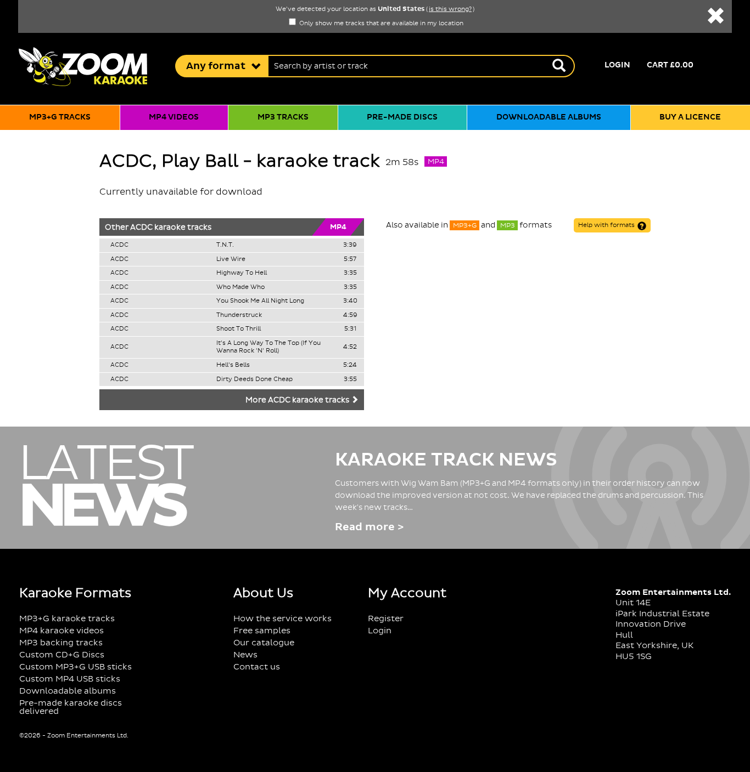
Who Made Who (240, 287)
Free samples (261, 631)
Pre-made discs (402, 117)
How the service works (282, 619)
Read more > (369, 527)
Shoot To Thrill (238, 329)
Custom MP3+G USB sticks (75, 667)
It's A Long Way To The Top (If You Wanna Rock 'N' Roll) (268, 347)
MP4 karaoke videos (61, 631)
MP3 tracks (283, 117)
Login (617, 65)
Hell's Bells (233, 365)
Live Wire (230, 259)
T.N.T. (225, 245)
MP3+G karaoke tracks (67, 619)
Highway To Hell (241, 273)
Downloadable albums (548, 117)
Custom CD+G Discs (61, 655)
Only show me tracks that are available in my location (380, 23)
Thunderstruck (239, 315)
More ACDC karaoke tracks (298, 400)
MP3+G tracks (60, 117)
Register (386, 619)
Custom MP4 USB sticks (69, 679)
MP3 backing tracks (61, 643)
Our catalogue (263, 643)
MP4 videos (174, 117)
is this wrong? (450, 9)
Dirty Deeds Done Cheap (254, 379)
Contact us (256, 667)
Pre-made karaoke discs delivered (70, 707)
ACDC (141, 227)
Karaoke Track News (446, 460)
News (245, 655)
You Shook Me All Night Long (260, 301)
